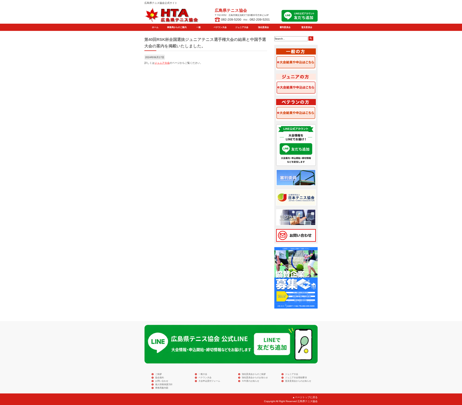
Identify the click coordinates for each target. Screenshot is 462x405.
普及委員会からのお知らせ (298, 381)
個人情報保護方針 (164, 384)
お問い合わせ (161, 381)
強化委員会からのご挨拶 (254, 374)
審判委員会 (285, 27)
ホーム (155, 27)
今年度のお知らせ (250, 381)
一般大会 (203, 374)
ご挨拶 (158, 374)
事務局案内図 (161, 388)
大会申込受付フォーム (209, 381)
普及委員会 (306, 27)
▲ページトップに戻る (305, 397)
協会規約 (159, 377)
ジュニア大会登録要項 (296, 377)
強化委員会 (263, 27)
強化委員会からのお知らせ (255, 377)
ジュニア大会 (241, 27)
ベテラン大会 (220, 27)
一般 (198, 27)
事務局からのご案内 (177, 27)
